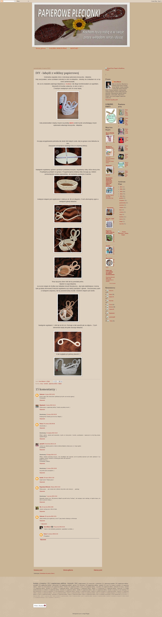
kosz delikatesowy (60, 591)
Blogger (87, 613)
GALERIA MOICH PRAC (58, 48)
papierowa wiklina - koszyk (63, 583)
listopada (121, 200)
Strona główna (41, 48)
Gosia (45, 534)
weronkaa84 (112, 317)
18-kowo (82, 585)
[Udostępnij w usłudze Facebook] (59, 381)
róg (46, 597)
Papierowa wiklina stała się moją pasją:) (110, 232)
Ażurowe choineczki (126, 147)
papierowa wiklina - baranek (73, 591)
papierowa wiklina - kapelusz (115, 591)
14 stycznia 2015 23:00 (47, 507)
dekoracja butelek (110, 583)
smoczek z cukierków (95, 583)
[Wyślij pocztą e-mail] (54, 381)
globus (35, 594)
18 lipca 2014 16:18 (55, 487)
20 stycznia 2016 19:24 (59, 526)
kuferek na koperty (101, 591)
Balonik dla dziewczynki (126, 132)
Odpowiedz (42, 400)
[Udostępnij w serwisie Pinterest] (61, 381)
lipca (120, 209)
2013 (121, 196)
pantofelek (125, 594)
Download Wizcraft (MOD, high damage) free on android (110, 279)
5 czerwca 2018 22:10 (52, 534)
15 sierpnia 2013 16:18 (51, 433)
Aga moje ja (109, 258)
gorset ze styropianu (48, 591)
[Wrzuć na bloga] (56, 381)
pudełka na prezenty (105, 594)
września (121, 205)
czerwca (121, 212)
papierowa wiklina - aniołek (74, 589)
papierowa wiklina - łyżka (93, 592)
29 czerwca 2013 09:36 (49, 423)
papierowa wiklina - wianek (95, 585)
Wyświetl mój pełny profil (111, 99)
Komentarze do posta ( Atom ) (47, 573)
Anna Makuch (47, 526)
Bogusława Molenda (45, 487)
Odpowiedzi (44, 524)
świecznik (57, 597)
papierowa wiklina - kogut (65, 594)
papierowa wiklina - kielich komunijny (69, 588)
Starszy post (98, 570)
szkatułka (51, 597)
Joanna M (111, 309)
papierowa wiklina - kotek (79, 594)
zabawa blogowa (111, 592)
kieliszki (55, 588)
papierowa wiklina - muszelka (94, 586)
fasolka (41, 477)
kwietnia (121, 216)
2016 (121, 189)
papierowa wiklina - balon (89, 589)
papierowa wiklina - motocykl (111, 586)
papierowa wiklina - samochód (50, 585)
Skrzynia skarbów (126, 156)
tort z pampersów (116, 594)
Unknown (42, 394)
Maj (113, 222)
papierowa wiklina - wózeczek (115, 588)
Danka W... (112, 296)
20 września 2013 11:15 (50, 443)
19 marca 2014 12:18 (49, 477)
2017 (121, 187)
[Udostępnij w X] (58, 381)
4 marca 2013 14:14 (51, 405)
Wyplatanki (42, 405)
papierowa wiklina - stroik (64, 592)
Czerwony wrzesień (126, 139)
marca (121, 219)
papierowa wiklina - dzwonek (57, 589)
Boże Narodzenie (37, 591)
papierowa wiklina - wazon (78, 592)
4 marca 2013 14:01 (50, 394)
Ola (40, 507)
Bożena (111, 307)
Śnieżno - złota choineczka (126, 112)
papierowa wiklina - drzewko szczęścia (107, 589)
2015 (121, 191)
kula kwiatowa (47, 586)
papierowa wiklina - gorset (69, 585)
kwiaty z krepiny (40, 583)
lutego (121, 221)
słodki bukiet (82, 583)
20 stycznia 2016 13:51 (50, 516)
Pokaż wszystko (112, 283)
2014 (121, 194)
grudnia (121, 198)
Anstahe (108, 246)
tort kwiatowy (123, 589)
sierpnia (121, 207)
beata (110, 294)
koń (40, 594)
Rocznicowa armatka (126, 164)
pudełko (103, 592)
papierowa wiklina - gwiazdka (50, 594)
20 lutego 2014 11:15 (51, 454)
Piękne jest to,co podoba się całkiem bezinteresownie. (110, 273)
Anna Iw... (111, 290)
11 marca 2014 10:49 (51, 468)
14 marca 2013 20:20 (51, 414)
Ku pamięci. (113, 212)
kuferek (46, 589)
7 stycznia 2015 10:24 (51, 496)
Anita (111, 321)
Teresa (41, 423)
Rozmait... (111, 300)
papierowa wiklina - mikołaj (88, 591)
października (122, 202)
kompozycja (101, 588)
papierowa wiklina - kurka (77, 586)
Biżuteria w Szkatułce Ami (109, 147)
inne (108, 585)
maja (120, 214)
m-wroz (68, 84)
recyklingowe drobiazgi (39, 597)
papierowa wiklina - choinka (61, 586)
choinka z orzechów (122, 592)
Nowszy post (38, 570)
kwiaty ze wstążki (116, 585)
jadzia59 (42, 443)
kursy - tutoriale (44, 383)
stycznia (121, 223)
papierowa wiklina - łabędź (55, 383)
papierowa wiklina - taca (93, 594)
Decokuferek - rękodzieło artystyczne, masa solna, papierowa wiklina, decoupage (109, 182)
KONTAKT (74, 48)
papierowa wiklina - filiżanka (43, 588)
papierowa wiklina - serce (50, 592)
